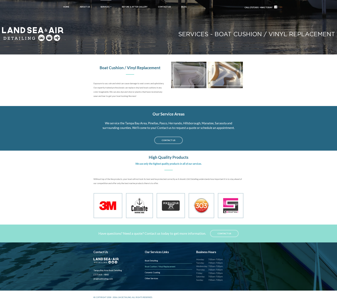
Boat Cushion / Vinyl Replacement (160, 266)
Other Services (151, 278)
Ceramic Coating (152, 272)
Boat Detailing (151, 260)
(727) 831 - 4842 (257, 7)
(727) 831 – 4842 (101, 274)
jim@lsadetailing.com (103, 278)
